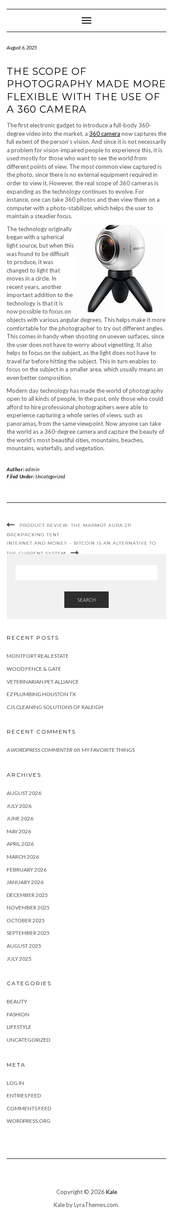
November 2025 (28, 907)
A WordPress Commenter (39, 749)
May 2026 (19, 831)
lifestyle (19, 1026)
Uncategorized (50, 476)
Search (86, 600)
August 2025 (24, 945)
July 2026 (19, 806)
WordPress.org (29, 1120)
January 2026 (25, 882)
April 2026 (20, 843)
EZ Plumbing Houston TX (41, 694)
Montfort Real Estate (38, 655)
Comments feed (29, 1108)
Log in (15, 1083)
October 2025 (26, 920)
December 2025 (27, 895)
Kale (111, 1191)
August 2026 (24, 793)
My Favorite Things (108, 749)
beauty (17, 1001)
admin (32, 469)
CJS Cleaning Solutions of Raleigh (55, 707)
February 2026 (27, 869)
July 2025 (19, 958)
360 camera (104, 133)
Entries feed (24, 1095)
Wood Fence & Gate (34, 668)
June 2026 (20, 818)
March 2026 (23, 856)
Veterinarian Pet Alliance (43, 681)
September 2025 (28, 933)
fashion (18, 1014)
